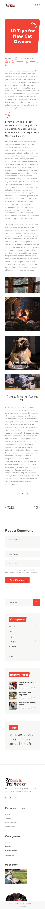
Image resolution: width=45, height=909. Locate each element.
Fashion (12, 739)
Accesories (18, 62)
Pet (6, 65)
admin (10, 58)
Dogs (11, 636)
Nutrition (12, 646)
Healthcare (33, 62)
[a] (22, 285)
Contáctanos (10, 826)
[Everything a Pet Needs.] (13, 685)
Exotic (28, 735)
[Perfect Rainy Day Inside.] (13, 706)
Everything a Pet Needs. (26, 683)
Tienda (8, 818)
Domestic (19, 735)
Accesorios (9, 855)
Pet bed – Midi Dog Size (25, 693)
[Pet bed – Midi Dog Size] (13, 696)
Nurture (23, 743)
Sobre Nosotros (11, 822)
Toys (11, 656)
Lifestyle (12, 641)
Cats (10, 631)
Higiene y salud (11, 850)
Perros (8, 846)
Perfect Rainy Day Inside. (27, 703)
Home (7, 814)
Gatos (7, 842)
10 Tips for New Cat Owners (22, 36)
